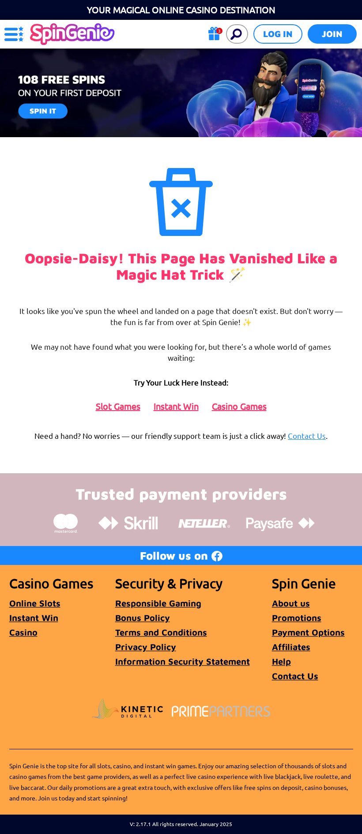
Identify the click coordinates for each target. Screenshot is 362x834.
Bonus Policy (142, 618)
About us (291, 603)
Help (281, 661)
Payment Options (308, 632)
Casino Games (239, 406)
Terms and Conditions (161, 632)
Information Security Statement (182, 661)
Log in (278, 34)
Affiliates (291, 647)
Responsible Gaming (158, 603)
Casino (23, 632)
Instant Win (176, 406)
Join (332, 34)
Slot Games (118, 406)
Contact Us (307, 435)
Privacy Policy (145, 647)
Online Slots (34, 603)
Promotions (296, 618)
